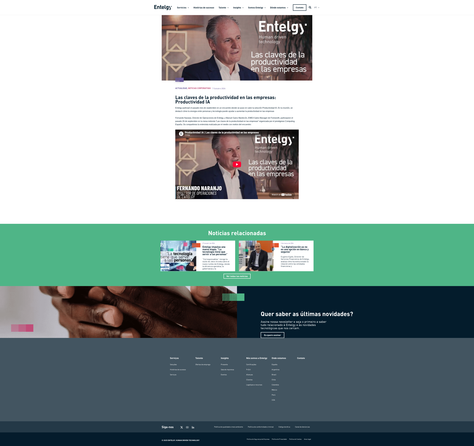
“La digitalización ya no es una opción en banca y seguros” (295, 249)
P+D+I (248, 369)
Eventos (224, 374)
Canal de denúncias (302, 427)
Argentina (275, 369)
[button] (187, 7)
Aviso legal (307, 439)
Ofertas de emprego (202, 364)
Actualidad (181, 88)
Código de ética (284, 427)
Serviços (173, 374)
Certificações (251, 364)
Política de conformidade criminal (261, 427)
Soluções (173, 364)
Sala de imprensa (227, 369)
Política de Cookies (295, 439)
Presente (224, 364)
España (274, 364)
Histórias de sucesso (178, 369)
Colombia (275, 385)
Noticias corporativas (199, 88)
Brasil (274, 374)
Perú (273, 395)
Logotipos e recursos (254, 385)
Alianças (249, 374)
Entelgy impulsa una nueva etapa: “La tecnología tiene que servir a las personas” (215, 250)
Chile (274, 380)
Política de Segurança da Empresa (258, 439)
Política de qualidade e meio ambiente (228, 427)
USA (273, 400)
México (274, 390)
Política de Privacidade (279, 439)
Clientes (249, 380)
